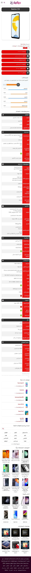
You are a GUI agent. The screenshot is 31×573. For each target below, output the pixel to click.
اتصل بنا (11, 570)
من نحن (15, 570)
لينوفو (5, 441)
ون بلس (16, 441)
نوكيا (25, 441)
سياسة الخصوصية (22, 570)
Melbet (6, 570)
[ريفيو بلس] (15, 2)
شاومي (25, 438)
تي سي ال (4, 568)
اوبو (25, 435)
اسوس (11, 568)
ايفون (15, 432)
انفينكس (6, 438)
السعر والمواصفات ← (19, 386)
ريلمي (15, 435)
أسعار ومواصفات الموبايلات (19, 46)
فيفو (15, 438)
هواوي (5, 432)
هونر (6, 435)
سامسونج (25, 432)
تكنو (8, 568)
